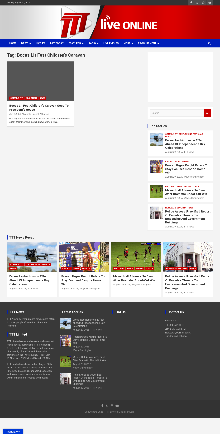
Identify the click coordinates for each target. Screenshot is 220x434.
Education (31, 98)
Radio (92, 43)
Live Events (111, 43)
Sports (186, 162)
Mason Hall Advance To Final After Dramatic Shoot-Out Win (186, 192)
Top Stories (158, 126)
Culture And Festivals (191, 134)
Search (207, 113)
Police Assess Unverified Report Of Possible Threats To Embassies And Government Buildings (187, 217)
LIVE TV (40, 43)
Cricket (169, 162)
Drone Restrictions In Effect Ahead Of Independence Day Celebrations (185, 144)
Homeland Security (176, 208)
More (127, 43)
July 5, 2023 (15, 114)
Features (74, 43)
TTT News (189, 152)
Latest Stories (72, 312)
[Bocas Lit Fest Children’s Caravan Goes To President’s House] (40, 81)
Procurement (147, 43)
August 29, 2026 (173, 152)
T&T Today (57, 43)
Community (16, 98)
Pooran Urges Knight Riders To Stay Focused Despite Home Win (186, 169)
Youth (195, 186)
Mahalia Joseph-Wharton (36, 114)
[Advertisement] (180, 77)
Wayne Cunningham (194, 176)
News (24, 43)
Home (12, 43)
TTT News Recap (21, 237)
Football (170, 186)
